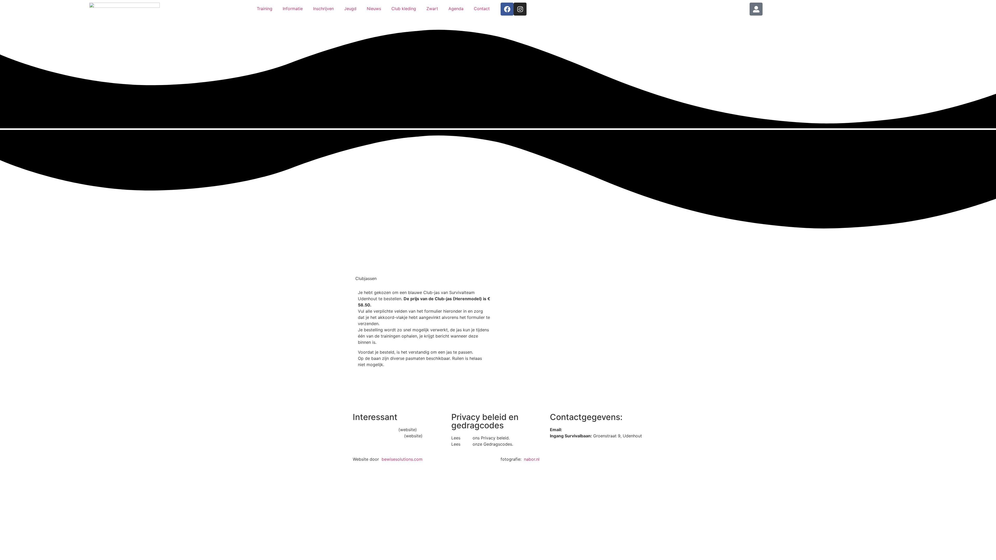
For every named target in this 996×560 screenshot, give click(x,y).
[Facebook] (507, 9)
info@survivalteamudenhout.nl (592, 429)
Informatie (293, 8)
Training (264, 8)
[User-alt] (756, 9)
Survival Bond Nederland (378, 435)
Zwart (432, 8)
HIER (466, 437)
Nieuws (374, 8)
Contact (482, 8)
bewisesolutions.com (402, 459)
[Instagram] (520, 9)
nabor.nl (532, 459)
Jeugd (350, 8)
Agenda (456, 8)
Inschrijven (323, 8)
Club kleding (403, 8)
